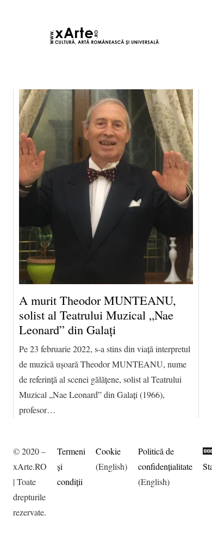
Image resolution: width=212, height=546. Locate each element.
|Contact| (189, 10)
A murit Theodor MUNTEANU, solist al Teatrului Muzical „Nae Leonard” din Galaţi (97, 315)
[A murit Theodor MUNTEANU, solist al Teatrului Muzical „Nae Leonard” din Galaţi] (106, 186)
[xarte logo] (106, 36)
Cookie (108, 451)
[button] (24, 11)
